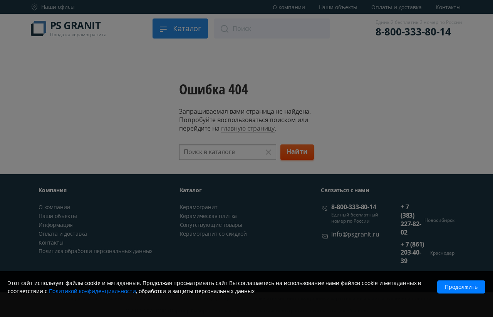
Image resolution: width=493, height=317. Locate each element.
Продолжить (461, 286)
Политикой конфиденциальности (92, 291)
